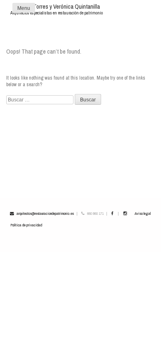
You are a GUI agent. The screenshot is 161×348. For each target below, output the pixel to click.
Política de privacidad (26, 225)
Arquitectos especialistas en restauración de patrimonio (56, 13)
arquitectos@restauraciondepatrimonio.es (45, 213)
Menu (23, 8)
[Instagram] (125, 213)
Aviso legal (143, 213)
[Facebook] (112, 213)
